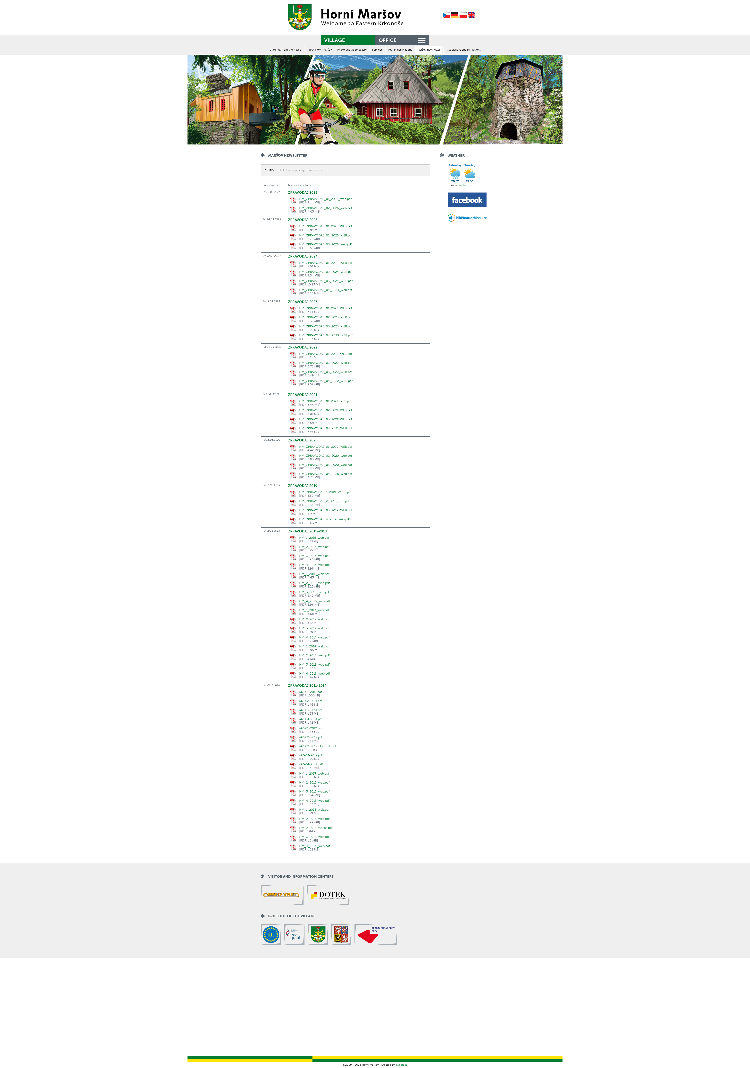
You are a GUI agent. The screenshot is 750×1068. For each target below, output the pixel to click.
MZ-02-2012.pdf (311, 737)
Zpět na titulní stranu (344, 17)
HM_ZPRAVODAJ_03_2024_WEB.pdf (326, 281)
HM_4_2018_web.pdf (314, 673)
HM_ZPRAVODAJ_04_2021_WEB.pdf (325, 428)
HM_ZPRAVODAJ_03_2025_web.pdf (325, 244)
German (455, 15)
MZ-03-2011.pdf (310, 710)
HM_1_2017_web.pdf (314, 610)
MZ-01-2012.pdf (310, 728)
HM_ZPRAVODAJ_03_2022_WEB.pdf (325, 372)
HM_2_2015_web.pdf (314, 547)
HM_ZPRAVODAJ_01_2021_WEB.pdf (325, 401)
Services (377, 49)
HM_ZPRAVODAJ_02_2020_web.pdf (325, 455)
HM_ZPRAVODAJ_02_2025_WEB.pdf (325, 235)
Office (387, 40)
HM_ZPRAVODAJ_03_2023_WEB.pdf (325, 326)
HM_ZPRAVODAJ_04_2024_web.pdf (325, 290)
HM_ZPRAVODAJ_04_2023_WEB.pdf (326, 335)
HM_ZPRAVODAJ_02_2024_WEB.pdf (326, 272)
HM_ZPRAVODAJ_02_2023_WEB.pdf (325, 317)
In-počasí (462, 185)
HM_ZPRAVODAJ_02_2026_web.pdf (325, 208)
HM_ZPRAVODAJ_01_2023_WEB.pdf (325, 308)
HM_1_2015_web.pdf (314, 537)
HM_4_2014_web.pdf (314, 846)
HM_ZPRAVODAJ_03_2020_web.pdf (325, 465)
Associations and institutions (463, 49)
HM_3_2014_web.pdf (314, 837)
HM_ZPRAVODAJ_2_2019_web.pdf (324, 501)
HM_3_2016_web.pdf (314, 592)
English (472, 15)
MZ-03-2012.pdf (311, 755)
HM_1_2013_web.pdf (314, 773)
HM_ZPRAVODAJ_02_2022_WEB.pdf (325, 363)
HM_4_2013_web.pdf (314, 800)
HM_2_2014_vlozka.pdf (316, 828)
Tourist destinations (400, 49)
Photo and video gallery (352, 49)
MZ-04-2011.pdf (310, 719)
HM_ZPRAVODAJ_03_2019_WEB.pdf (325, 510)
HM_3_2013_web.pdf (314, 791)
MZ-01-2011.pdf (310, 692)
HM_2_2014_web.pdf (314, 819)
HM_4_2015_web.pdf (314, 565)
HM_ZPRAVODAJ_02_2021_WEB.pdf (325, 410)
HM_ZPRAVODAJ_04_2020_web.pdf (325, 474)
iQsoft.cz (401, 1064)
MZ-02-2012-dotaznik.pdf (317, 746)
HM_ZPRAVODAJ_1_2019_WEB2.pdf (325, 492)
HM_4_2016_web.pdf (314, 601)
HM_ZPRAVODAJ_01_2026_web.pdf (325, 199)
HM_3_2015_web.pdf (314, 556)
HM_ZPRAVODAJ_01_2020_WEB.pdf (325, 446)
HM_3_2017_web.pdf (314, 628)
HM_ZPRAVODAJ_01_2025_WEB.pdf (325, 226)
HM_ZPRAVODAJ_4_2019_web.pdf (324, 519)
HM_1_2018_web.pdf (314, 646)
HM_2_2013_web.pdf (314, 782)
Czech (446, 15)
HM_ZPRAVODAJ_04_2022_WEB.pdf (326, 381)
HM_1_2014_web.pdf (314, 809)
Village (334, 40)
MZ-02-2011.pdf (310, 701)
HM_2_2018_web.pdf (314, 655)
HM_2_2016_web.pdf (314, 583)
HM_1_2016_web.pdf (314, 574)
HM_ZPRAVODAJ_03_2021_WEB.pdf (325, 419)
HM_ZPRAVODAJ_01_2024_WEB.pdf (325, 263)
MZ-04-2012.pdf (311, 764)
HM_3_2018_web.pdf (314, 664)
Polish (463, 15)
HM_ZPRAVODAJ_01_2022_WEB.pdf (325, 354)
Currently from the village (285, 49)
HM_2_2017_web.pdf (314, 619)
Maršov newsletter (428, 49)
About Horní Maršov (319, 49)
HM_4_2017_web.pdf (314, 637)
